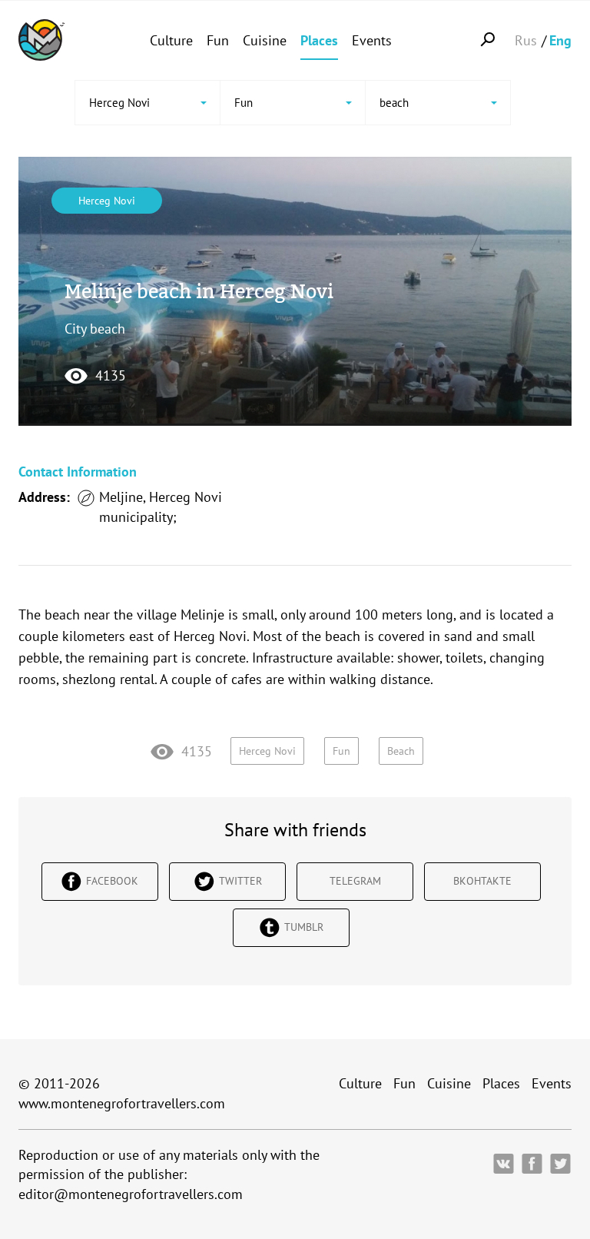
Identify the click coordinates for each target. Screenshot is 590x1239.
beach (401, 751)
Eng (560, 40)
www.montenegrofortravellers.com (121, 1103)
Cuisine (265, 40)
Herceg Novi (106, 201)
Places (319, 40)
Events (372, 40)
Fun (218, 40)
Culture (171, 40)
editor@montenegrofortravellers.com (130, 1194)
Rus (526, 40)
